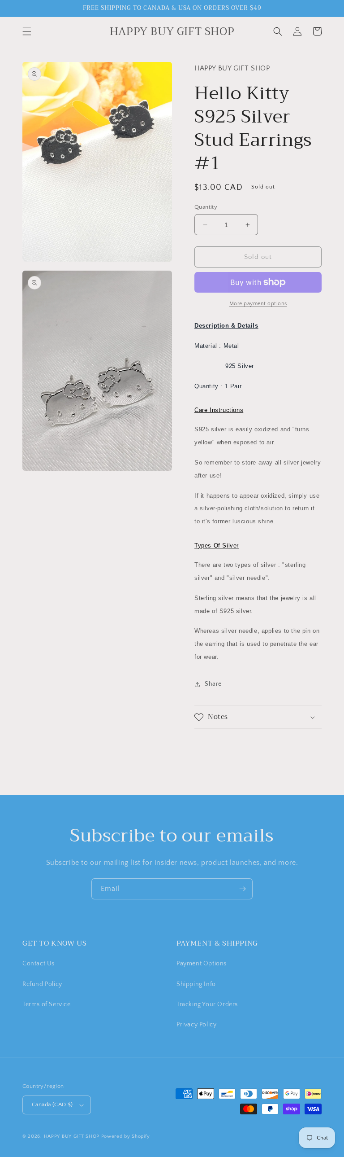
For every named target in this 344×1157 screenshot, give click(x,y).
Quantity (205, 207)
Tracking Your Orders (207, 1004)
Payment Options (201, 963)
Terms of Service (46, 1004)
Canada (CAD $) (52, 1104)
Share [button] (213, 684)
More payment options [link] (258, 304)
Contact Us (38, 963)
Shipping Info (196, 984)
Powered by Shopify (125, 1136)
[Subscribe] (242, 888)
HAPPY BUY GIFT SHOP (71, 1136)
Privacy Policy (196, 1024)
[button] (27, 31)
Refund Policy (42, 984)
